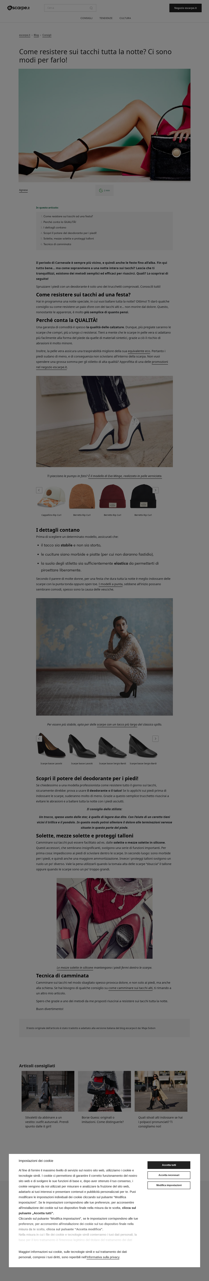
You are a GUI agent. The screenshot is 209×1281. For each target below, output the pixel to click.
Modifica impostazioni (169, 1185)
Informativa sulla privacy (103, 1257)
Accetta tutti (169, 1165)
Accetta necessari (169, 1175)
